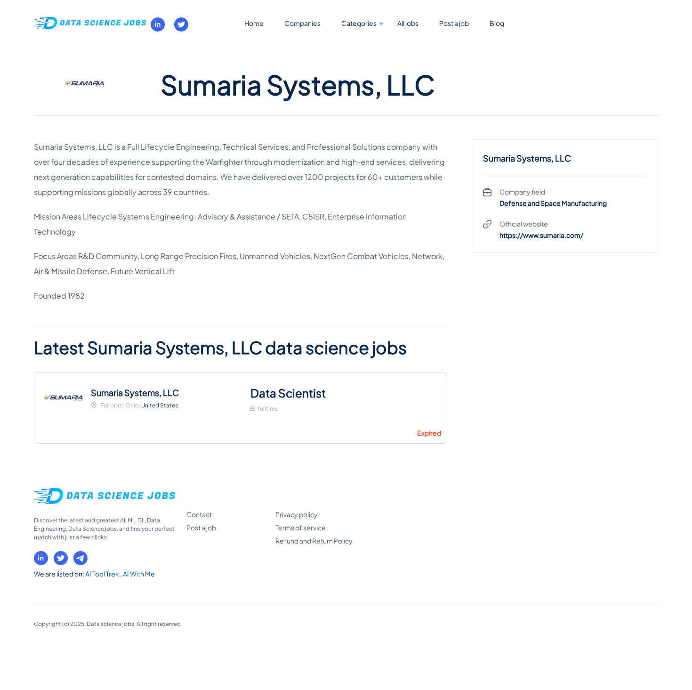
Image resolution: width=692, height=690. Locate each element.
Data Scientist (288, 393)
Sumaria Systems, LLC (135, 392)
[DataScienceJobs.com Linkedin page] (158, 24)
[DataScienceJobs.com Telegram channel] (80, 558)
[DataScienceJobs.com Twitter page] (181, 24)
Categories (359, 23)
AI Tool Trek (102, 573)
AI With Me (139, 573)
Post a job (454, 23)
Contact (199, 514)
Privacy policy (296, 514)
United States (159, 405)
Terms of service (300, 527)
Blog (497, 23)
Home (254, 23)
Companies (302, 23)
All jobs (407, 23)
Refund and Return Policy (314, 540)
